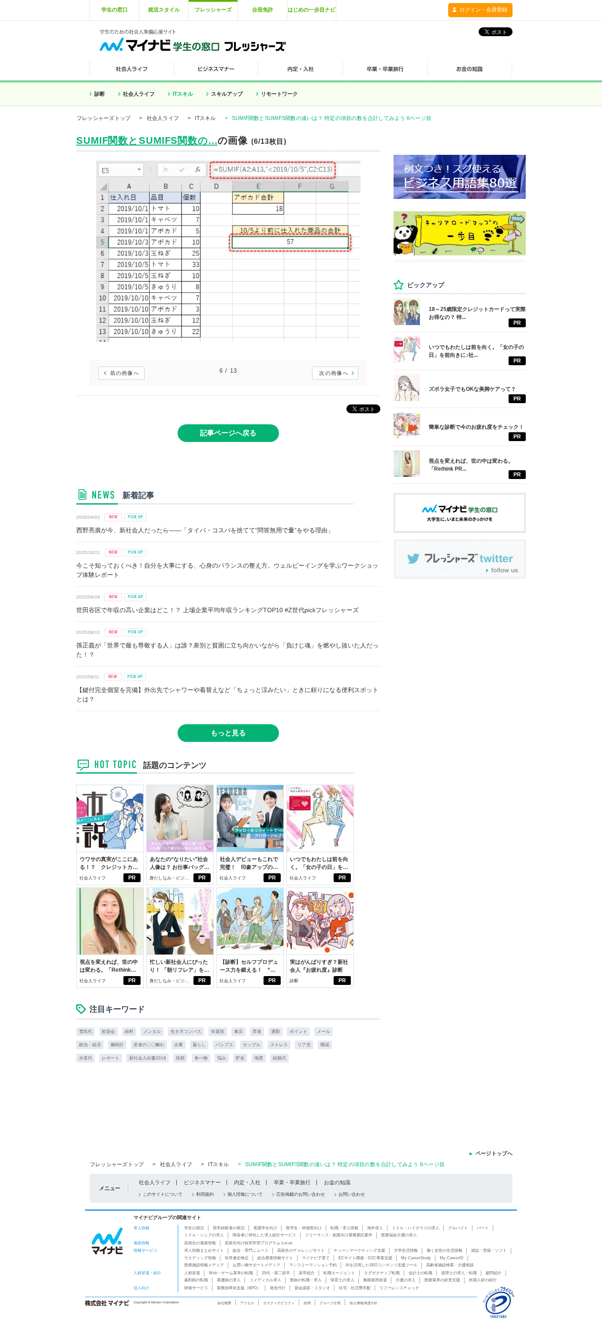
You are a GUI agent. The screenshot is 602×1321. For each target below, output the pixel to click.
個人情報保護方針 (363, 1303)
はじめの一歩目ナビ (311, 10)
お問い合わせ (351, 1194)
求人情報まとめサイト (204, 1250)
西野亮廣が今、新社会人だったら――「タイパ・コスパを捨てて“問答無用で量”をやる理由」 (205, 530)
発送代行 (278, 1288)
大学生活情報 (406, 1250)
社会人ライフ (139, 94)
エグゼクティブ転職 (382, 1273)
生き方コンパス (186, 1031)
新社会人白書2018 (147, 1057)
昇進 (257, 1031)
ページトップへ (494, 1153)
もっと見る (228, 733)
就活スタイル (164, 10)
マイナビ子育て (316, 1258)
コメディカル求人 (265, 1280)
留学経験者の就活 (229, 1228)
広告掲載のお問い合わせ (300, 1194)
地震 (258, 1057)
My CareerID (452, 1258)
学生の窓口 (114, 10)
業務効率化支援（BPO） (239, 1288)
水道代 (85, 1057)
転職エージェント (339, 1273)
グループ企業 (330, 1303)
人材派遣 (192, 1273)
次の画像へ (334, 373)
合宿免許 (262, 10)
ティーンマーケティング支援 (359, 1250)
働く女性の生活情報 (444, 1250)
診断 (99, 94)
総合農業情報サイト (275, 1258)
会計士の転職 (420, 1273)
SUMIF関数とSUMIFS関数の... (147, 140)
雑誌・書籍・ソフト (489, 1250)
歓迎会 (108, 1031)
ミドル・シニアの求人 (204, 1235)
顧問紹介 (494, 1273)
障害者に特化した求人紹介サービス (264, 1235)
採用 (307, 1303)
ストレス (279, 1044)
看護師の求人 (229, 1280)
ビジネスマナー (202, 1182)
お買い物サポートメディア (256, 1265)
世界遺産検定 (237, 1258)
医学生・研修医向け (304, 1228)
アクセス (247, 1303)
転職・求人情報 (344, 1228)
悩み (221, 1057)
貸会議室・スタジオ (312, 1288)
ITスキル (183, 94)
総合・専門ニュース (250, 1250)
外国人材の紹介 (483, 1280)
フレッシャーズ (213, 10)
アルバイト (458, 1228)
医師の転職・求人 (306, 1280)
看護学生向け (265, 1228)
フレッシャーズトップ (103, 118)
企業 (178, 1044)
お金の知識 (337, 1182)
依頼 (180, 1057)
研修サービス (196, 1288)
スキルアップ (227, 94)
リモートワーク (279, 94)
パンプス (224, 1044)
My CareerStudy (416, 1258)
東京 (238, 1031)
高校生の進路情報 (200, 1243)
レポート (110, 1057)
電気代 (85, 1031)
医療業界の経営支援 (442, 1280)
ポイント (298, 1031)
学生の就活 (194, 1228)
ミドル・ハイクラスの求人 (415, 1228)
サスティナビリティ (279, 1303)
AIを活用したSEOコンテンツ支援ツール (381, 1265)
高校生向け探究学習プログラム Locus (259, 1243)
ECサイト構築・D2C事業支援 (365, 1258)
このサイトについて (162, 1194)
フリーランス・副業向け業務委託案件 (338, 1235)
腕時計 (117, 1044)
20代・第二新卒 (276, 1273)
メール (323, 1031)
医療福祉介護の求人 (399, 1235)
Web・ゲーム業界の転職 (231, 1273)
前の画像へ (125, 373)
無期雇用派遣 (375, 1280)
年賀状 (217, 1031)
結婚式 (279, 1057)
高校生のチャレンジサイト (301, 1250)
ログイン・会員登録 (483, 10)
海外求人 (375, 1228)
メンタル (152, 1031)
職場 (324, 1044)
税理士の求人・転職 (459, 1273)
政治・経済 (90, 1044)
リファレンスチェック (399, 1288)
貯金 (240, 1057)
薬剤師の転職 (196, 1280)
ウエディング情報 (200, 1258)
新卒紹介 (307, 1273)
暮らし (199, 1044)
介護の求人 (406, 1280)
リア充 (304, 1044)
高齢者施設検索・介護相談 (450, 1265)
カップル (251, 1044)
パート (483, 1228)
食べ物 (201, 1057)
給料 (129, 1031)
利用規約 (205, 1194)
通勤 (275, 1031)
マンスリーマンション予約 (313, 1265)
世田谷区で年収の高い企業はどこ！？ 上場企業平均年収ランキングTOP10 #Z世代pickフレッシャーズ (217, 610)
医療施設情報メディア (204, 1265)
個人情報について (245, 1194)
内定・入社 (247, 1182)
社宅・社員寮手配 (355, 1288)
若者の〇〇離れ (149, 1044)
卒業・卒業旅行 (292, 1182)
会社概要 (224, 1303)
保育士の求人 (342, 1280)
